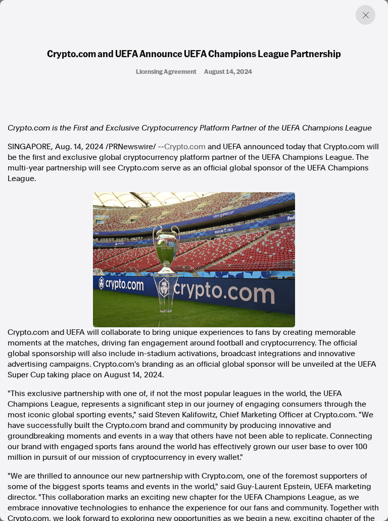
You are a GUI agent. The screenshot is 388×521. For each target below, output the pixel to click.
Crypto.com (185, 146)
